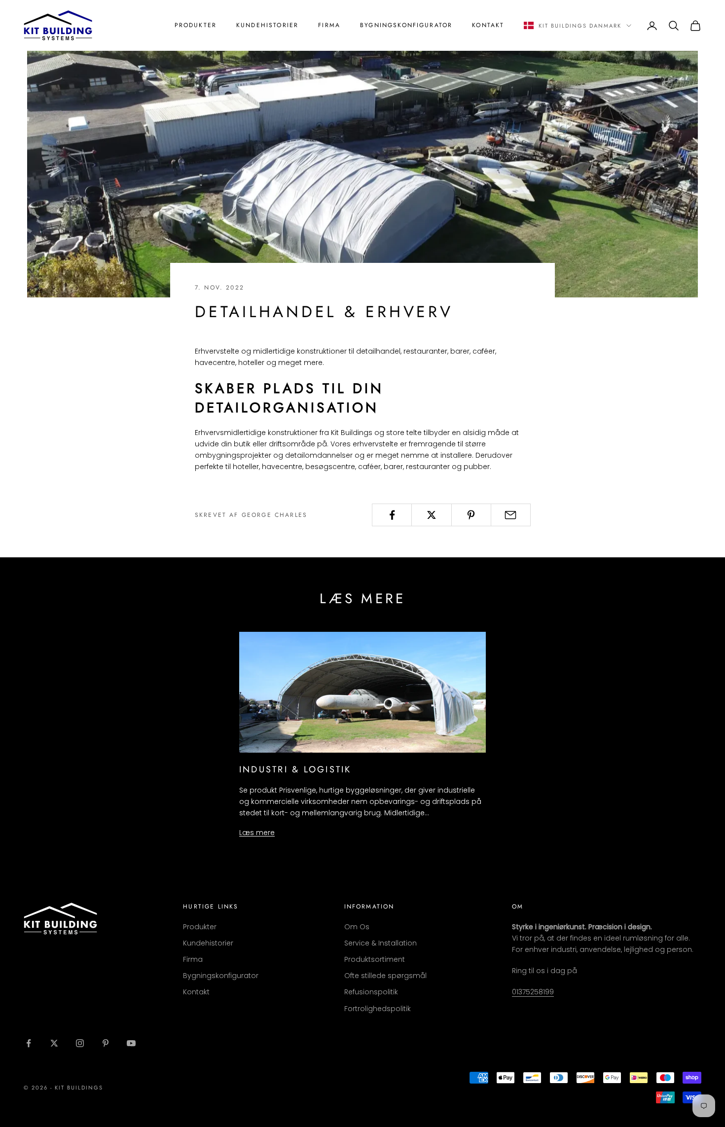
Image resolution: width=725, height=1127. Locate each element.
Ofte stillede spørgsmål (385, 976)
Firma (329, 25)
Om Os (356, 927)
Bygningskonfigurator (406, 25)
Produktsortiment (374, 959)
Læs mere (257, 832)
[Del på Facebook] (391, 515)
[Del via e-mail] (510, 515)
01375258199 (533, 992)
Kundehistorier (267, 25)
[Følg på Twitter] (54, 1043)
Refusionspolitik (371, 992)
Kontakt (488, 25)
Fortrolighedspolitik (377, 1009)
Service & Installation (380, 943)
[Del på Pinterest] (471, 515)
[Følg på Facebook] (29, 1043)
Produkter (196, 25)
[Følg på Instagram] (80, 1043)
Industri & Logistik (295, 769)
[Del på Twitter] (431, 515)
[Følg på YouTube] (131, 1043)
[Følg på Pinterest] (105, 1043)
